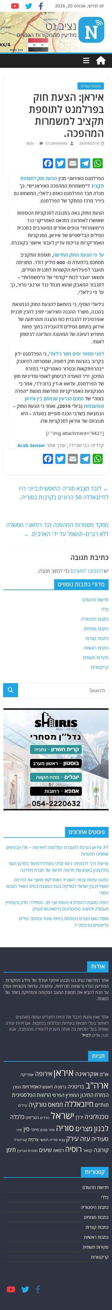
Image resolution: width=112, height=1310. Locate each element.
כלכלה (17, 1117)
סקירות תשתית (96, 657)
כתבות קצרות (91, 86)
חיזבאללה (79, 1104)
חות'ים (102, 1104)
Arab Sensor (31, 445)
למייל (86, 1035)
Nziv (30, 143)
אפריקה (27, 1074)
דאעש (48, 1087)
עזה (85, 1138)
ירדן (79, 1117)
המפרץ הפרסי (65, 1095)
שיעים (45, 1150)
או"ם (104, 1074)
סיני (19, 1129)
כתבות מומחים (96, 629)
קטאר (87, 1150)
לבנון (101, 1128)
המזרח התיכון (94, 1094)
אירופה (43, 1074)
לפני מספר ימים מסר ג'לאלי (76, 354)
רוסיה (73, 1149)
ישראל (62, 1115)
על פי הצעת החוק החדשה (78, 255)
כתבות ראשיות (96, 648)
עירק (72, 1138)
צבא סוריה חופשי (52, 1139)
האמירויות (31, 1086)
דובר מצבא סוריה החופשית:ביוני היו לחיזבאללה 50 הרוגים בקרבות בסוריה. (64, 493)
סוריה (65, 1128)
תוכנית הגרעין (27, 1150)
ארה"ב (97, 1085)
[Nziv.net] (101, 61)
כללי (105, 609)
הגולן (17, 1087)
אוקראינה (86, 1074)
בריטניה (76, 1086)
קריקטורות (100, 667)
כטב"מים (32, 1117)
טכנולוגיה (96, 1116)
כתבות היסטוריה (95, 619)
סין (26, 1129)
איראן (64, 1072)
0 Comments (56, 143)
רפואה (58, 1150)
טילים (22, 1105)
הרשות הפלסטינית (31, 1094)
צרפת (33, 1139)
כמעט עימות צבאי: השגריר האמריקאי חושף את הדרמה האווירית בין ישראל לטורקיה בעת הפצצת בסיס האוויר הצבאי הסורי (57, 886)
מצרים (84, 1128)
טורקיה (37, 1104)
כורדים (44, 1117)
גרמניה (60, 1087)
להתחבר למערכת (87, 571)
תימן (11, 1150)
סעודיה (100, 1139)
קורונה (101, 1150)
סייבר (35, 1129)
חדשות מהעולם (95, 600)
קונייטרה (20, 1139)
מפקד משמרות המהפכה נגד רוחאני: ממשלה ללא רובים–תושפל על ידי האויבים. (57, 529)
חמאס (55, 1104)
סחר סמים (47, 1130)
